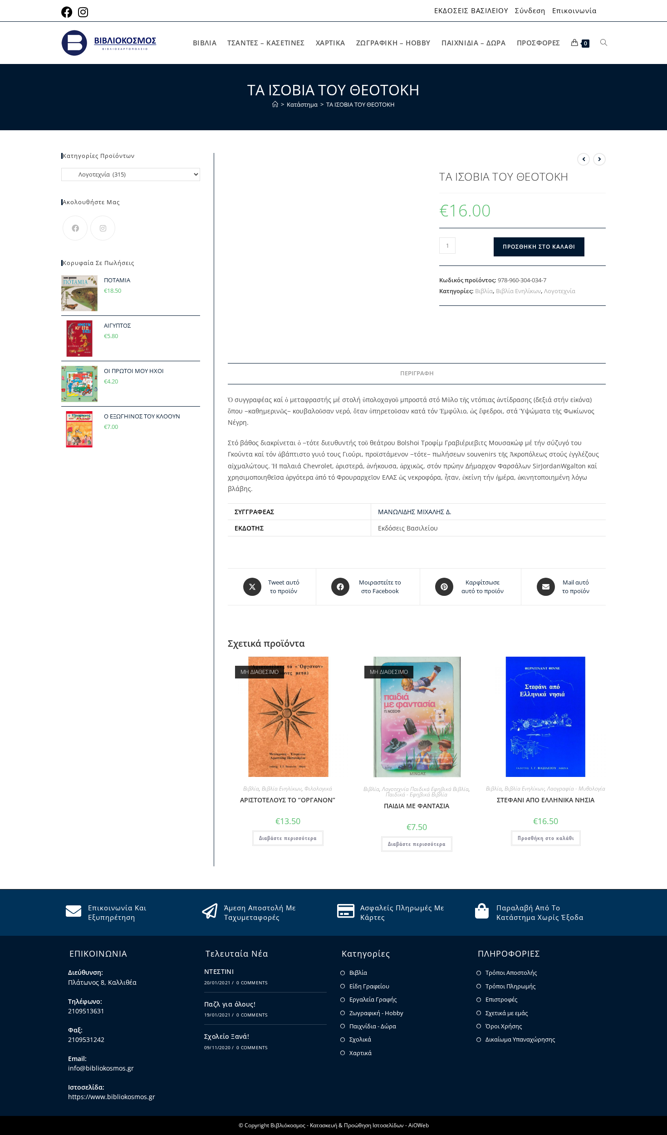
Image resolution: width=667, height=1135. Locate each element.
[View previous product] (583, 159)
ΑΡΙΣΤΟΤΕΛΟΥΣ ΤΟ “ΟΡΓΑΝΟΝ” (287, 800)
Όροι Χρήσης (504, 1026)
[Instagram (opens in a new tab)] (83, 12)
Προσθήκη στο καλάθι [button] (546, 838)
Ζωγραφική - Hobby (376, 1013)
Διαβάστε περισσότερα (288, 838)
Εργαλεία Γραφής (373, 999)
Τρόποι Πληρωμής (510, 986)
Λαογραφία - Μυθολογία (576, 788)
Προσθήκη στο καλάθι (539, 247)
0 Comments (251, 982)
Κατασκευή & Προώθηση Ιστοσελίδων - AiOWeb (369, 1125)
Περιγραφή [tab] (417, 373)
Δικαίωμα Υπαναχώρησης (520, 1039)
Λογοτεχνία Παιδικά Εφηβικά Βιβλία (425, 789)
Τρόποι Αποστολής (511, 972)
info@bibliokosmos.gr (101, 1068)
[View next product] (599, 159)
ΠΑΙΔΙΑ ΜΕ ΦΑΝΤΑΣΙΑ (416, 805)
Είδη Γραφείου (369, 986)
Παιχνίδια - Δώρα (372, 1026)
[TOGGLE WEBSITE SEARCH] (604, 43)
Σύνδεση (530, 10)
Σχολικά (360, 1039)
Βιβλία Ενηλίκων (518, 291)
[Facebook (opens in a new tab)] (68, 12)
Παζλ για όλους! (229, 1004)
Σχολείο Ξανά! (226, 1036)
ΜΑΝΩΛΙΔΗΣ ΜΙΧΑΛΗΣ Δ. (414, 511)
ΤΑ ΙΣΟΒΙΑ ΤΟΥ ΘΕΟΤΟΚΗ (360, 104)
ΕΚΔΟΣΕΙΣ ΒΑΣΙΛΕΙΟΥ (471, 10)
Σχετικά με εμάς (507, 1013)
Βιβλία (484, 291)
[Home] (275, 104)
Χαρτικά (360, 1053)
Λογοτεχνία (559, 291)
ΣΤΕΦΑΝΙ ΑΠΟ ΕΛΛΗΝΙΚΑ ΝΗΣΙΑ (545, 800)
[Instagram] (102, 228)
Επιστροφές (501, 999)
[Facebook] (75, 228)
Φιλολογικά (318, 788)
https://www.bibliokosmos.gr (111, 1096)
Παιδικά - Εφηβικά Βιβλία (416, 794)
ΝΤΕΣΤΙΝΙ (219, 971)
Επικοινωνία (574, 10)
